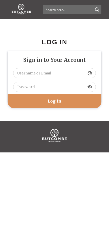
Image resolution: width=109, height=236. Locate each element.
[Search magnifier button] (97, 9)
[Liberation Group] (54, 149)
